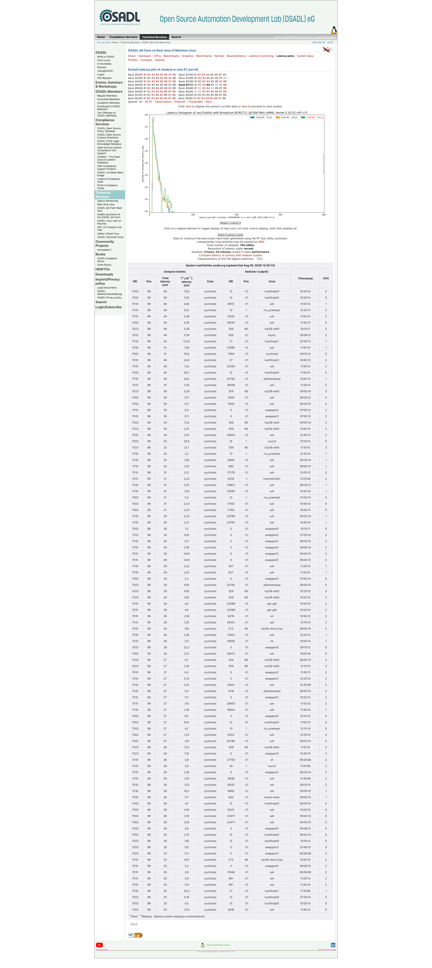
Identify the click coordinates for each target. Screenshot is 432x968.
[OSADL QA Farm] (327, 53)
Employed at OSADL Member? (108, 108)
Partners (102, 67)
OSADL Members (109, 91)
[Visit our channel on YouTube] (99, 947)
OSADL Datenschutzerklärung (109, 292)
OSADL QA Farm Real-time (156, 42)
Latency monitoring (261, 56)
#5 (162, 74)
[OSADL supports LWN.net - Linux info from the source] (216, 946)
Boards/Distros (236, 56)
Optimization (163, 101)
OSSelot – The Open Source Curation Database (108, 159)
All (140, 101)
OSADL (101, 52)
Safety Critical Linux (108, 233)
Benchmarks (171, 56)
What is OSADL (106, 56)
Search (101, 302)
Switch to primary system (230, 235)
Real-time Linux (106, 204)
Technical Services (130, 42)
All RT (148, 101)
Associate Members (108, 99)
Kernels (219, 56)
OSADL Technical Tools (110, 237)
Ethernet (179, 101)
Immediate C (104, 249)
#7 (170, 74)
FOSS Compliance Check (107, 187)
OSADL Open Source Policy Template (109, 129)
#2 (149, 74)
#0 (141, 74)
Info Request (104, 77)
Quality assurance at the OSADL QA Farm (108, 216)
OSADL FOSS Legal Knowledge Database (109, 142)
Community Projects (105, 244)
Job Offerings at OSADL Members (107, 114)
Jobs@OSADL (105, 70)
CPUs (157, 56)
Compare (146, 60)
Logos (100, 74)
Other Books (104, 264)
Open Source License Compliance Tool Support (109, 150)
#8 (174, 74)
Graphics (188, 56)
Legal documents (107, 287)
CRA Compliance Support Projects (106, 167)
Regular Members (107, 95)
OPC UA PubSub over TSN (109, 228)
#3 (154, 74)
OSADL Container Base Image (110, 174)
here (188, 106)
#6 (166, 74)
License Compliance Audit (108, 180)
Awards (160, 60)
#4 (158, 74)
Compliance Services (105, 122)
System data (305, 56)
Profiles (133, 60)
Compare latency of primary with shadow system (230, 255)
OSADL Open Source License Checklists (109, 136)
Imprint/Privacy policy (298, 37)
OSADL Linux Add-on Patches (109, 222)
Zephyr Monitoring (107, 200)
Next (209, 101)
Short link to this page (327, 949)
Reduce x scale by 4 (230, 223)
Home (278, 37)
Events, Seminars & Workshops (109, 84)
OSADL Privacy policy (109, 297)
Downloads (104, 274)
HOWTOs (103, 269)
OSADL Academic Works (107, 260)
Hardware (145, 56)
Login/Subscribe (325, 37)
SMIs (261, 241)
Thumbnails (195, 101)
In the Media (104, 63)
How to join (103, 60)
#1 (145, 74)
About (132, 56)
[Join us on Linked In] (333, 948)
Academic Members (108, 102)
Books (100, 254)
